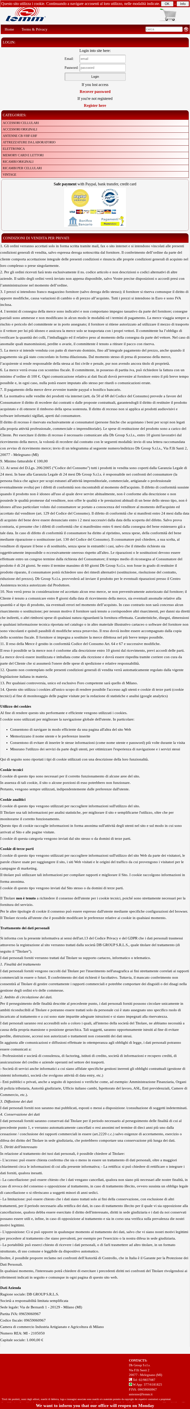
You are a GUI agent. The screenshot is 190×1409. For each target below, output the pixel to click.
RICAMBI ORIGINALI (18, 161)
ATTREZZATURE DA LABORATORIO (29, 142)
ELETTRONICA (14, 149)
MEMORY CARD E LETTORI (23, 155)
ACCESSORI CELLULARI (21, 123)
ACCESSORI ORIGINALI (20, 129)
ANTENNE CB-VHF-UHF (20, 136)
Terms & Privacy (35, 29)
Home (9, 29)
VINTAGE (9, 174)
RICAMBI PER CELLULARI (22, 168)
